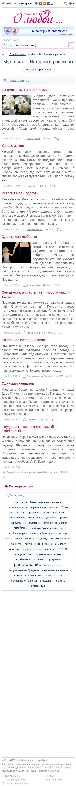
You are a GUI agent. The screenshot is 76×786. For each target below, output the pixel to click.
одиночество (43, 543)
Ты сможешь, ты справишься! (25, 90)
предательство (24, 554)
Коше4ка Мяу (33, 285)
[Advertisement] (38, 630)
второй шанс (35, 517)
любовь (20, 528)
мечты (18, 538)
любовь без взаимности (46, 528)
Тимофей (31, 186)
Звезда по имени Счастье (39, 376)
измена (34, 523)
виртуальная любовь (54, 512)
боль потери (17, 512)
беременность (38, 507)
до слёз (51, 517)
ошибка (14, 549)
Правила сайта (11, 776)
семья (18, 575)
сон (60, 575)
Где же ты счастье (36, 333)
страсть (60, 580)
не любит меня (61, 538)
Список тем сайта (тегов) (19, 45)
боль (65, 507)
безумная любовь (17, 507)
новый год (16, 543)
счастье (38, 586)
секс (59, 565)
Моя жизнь (32, 420)
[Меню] (71, 4)
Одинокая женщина (18, 383)
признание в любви (48, 554)
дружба (63, 517)
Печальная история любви (23, 340)
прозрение (54, 559)
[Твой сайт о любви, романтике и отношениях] (38, 16)
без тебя (21, 502)
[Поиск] (66, 4)
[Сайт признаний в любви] (38, 34)
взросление (33, 512)
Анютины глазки (34, 229)
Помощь (50, 776)
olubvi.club (54, 770)
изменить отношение (55, 523)
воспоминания (17, 517)
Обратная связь (54, 779)
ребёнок (48, 565)
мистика (29, 538)
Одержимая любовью (19, 237)
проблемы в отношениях (30, 559)
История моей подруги (20, 193)
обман (28, 544)
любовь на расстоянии (22, 533)
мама (8, 538)
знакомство (17, 523)
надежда (42, 538)
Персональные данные (16, 783)
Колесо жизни (13, 146)
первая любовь (31, 549)
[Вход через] (37, 4)
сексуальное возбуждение (23, 570)
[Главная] (3, 54)
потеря (62, 549)
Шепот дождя (33, 138)
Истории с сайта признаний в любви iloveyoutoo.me (31, 472)
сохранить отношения (24, 580)
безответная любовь (45, 502)
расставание (27, 564)
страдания (46, 580)
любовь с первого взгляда (53, 533)
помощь (49, 549)
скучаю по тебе (34, 575)
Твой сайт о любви (33, 760)
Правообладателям (14, 779)
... (52, 3)
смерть (50, 575)
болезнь (54, 507)
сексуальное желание (55, 570)
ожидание (60, 544)
